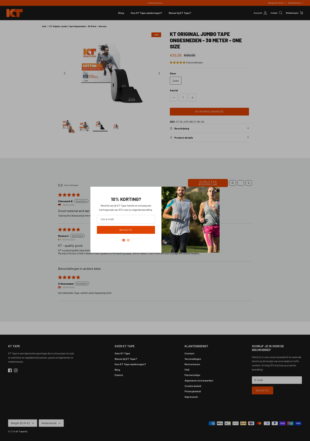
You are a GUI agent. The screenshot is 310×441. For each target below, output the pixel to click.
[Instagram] (128, 240)
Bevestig (125, 229)
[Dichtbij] (215, 190)
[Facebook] (124, 240)
